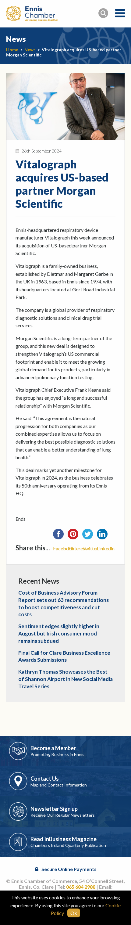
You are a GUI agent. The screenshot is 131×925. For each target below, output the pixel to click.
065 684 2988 (80, 887)
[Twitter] (89, 536)
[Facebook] (60, 536)
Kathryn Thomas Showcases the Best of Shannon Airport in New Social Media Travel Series (65, 678)
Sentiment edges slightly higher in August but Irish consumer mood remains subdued (58, 633)
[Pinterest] (75, 536)
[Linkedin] (104, 536)
